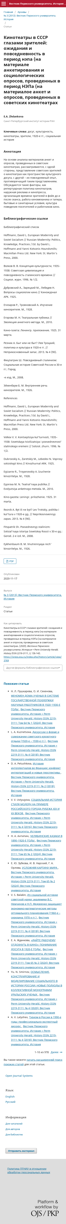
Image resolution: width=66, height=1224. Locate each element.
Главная (8, 12)
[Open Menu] (3, 3)
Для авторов (13, 1129)
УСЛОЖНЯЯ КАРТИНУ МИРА (40, 867)
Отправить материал (21, 1150)
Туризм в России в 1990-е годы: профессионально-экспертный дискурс (36, 1021)
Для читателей (14, 1123)
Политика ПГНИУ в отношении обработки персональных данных (28, 1170)
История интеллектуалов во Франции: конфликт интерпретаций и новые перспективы (36, 768)
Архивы (22, 12)
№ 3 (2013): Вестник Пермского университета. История (30, 17)
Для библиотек (14, 1134)
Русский (10, 1102)
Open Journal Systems (19, 1075)
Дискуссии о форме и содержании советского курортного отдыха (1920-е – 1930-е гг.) (35, 736)
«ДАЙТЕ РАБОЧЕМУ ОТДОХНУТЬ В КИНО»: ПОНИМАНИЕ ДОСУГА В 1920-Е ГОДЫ (34, 944)
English (10, 1096)
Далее (54, 1052)
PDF (11, 561)
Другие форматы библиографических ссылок (32, 667)
